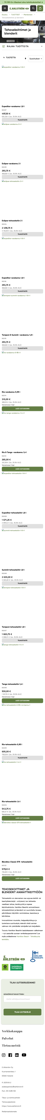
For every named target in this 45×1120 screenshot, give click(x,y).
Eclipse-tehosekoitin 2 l (12, 220)
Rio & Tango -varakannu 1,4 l (14, 452)
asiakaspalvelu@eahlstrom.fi (12, 1087)
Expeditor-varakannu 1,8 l (13, 106)
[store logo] (14, 961)
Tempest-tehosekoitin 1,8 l (13, 627)
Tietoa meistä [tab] (11, 1045)
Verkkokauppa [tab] (12, 1031)
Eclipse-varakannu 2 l (11, 163)
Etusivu (5, 15)
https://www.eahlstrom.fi (11, 1106)
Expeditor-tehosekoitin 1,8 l (14, 513)
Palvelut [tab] (7, 1038)
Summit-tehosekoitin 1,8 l (13, 570)
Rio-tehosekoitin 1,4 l (11, 801)
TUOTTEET (15, 15)
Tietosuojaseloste (8, 1102)
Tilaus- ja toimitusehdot (11, 1098)
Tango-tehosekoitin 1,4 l (12, 684)
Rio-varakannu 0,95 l (11, 392)
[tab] (22, 46)
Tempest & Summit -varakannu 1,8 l (17, 335)
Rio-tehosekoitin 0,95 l (12, 744)
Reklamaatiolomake (9, 1112)
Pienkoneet (28, 15)
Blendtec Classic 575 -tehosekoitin (17, 862)
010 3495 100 (11, 1091)
